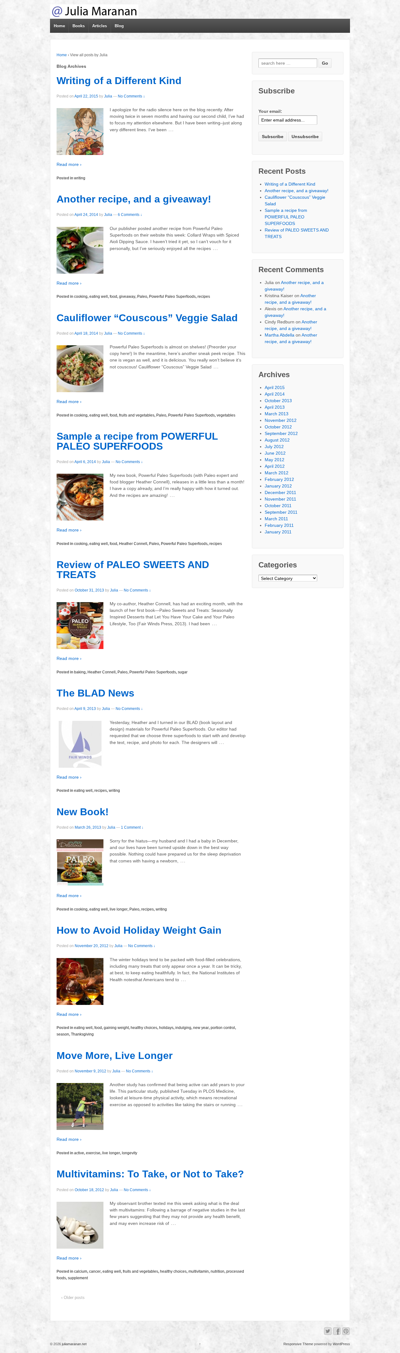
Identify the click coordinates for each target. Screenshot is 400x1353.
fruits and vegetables (136, 415)
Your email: (270, 111)
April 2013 (275, 407)
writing (79, 178)
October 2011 (278, 505)
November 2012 (281, 420)
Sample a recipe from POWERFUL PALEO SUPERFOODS (137, 441)
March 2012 (276, 472)
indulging (183, 1028)
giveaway (127, 296)
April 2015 (275, 387)
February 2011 (279, 525)
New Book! (83, 811)
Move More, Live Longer (114, 1055)
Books (78, 25)
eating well (98, 296)
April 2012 (275, 466)
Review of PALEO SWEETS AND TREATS (133, 569)
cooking (81, 296)
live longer (119, 909)
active (79, 1153)
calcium (80, 1271)
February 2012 (279, 479)
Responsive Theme (298, 1344)
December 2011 (280, 492)
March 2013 (276, 413)
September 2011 (281, 512)
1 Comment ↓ (132, 827)
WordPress (341, 1344)
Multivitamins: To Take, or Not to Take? (150, 1174)
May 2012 (274, 459)
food (113, 296)
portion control (223, 1028)
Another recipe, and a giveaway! (134, 199)
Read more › (69, 164)
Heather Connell (133, 544)
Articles (99, 25)
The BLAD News (95, 693)
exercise (93, 1153)
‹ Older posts (73, 1297)
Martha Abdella (279, 334)
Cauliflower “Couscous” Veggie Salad (147, 317)
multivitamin (198, 1271)
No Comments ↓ (131, 96)
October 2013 (278, 400)
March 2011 (276, 518)
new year (201, 1028)
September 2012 (281, 433)
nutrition (217, 1271)
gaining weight (116, 1028)
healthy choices (144, 1028)
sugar (183, 672)
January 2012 (278, 485)
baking (80, 672)
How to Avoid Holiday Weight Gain (139, 930)
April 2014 (275, 394)
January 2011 (278, 531)
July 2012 (274, 446)
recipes (204, 296)
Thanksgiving (82, 1034)
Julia (108, 96)
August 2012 (277, 439)
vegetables (226, 415)
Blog (119, 25)
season (63, 1034)
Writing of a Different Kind (119, 80)
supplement (78, 1278)
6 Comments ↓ (130, 214)
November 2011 (280, 499)
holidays (166, 1028)
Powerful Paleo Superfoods (172, 296)
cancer (95, 1271)
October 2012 (278, 426)
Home (59, 25)
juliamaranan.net (74, 1344)
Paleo (142, 296)
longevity (129, 1153)
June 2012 (275, 453)
